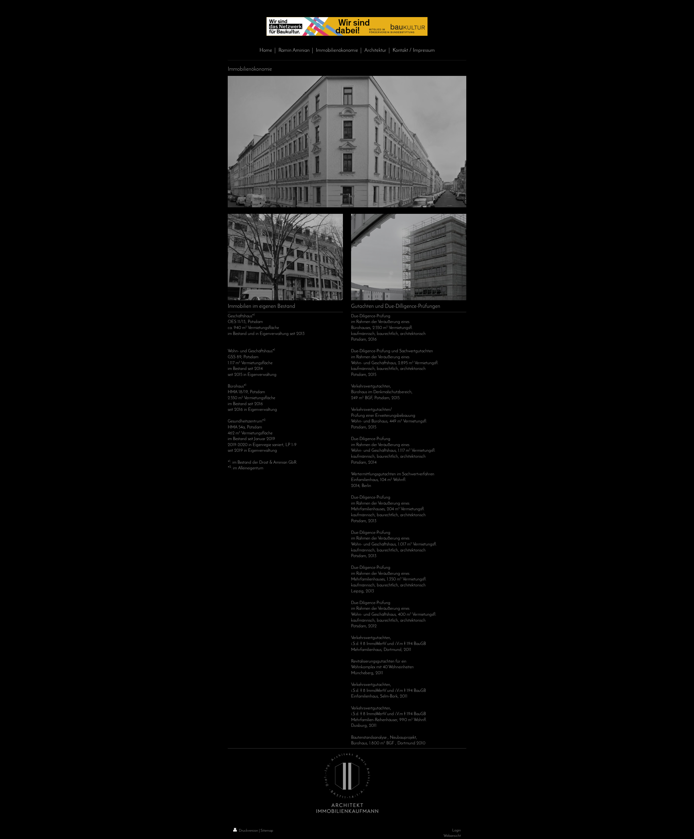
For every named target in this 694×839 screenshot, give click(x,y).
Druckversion (248, 831)
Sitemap (267, 831)
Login (456, 830)
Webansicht (452, 836)
